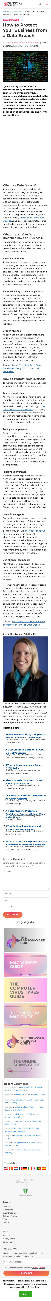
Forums (5, 1222)
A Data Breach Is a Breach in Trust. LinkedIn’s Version (24, 751)
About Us (6, 1235)
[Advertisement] (25, 150)
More (5, 1231)
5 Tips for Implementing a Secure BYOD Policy (23, 766)
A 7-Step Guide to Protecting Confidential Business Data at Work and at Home (25, 812)
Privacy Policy (34, 1287)
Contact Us (7, 1241)
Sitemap (6, 1206)
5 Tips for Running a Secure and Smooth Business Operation (23, 827)
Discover (6, 1202)
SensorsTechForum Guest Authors (22, 42)
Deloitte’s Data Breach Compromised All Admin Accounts (25, 796)
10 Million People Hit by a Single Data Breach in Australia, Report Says (26, 735)
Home (6, 11)
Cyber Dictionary (9, 1212)
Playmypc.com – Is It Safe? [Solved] (30, 1094)
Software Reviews (10, 1216)
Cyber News (17, 11)
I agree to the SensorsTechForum (25, 1267)
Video (4, 1219)
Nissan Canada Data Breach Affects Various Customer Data (25, 781)
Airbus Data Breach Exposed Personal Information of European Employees (26, 842)
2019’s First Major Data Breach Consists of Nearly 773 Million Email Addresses (23, 368)
